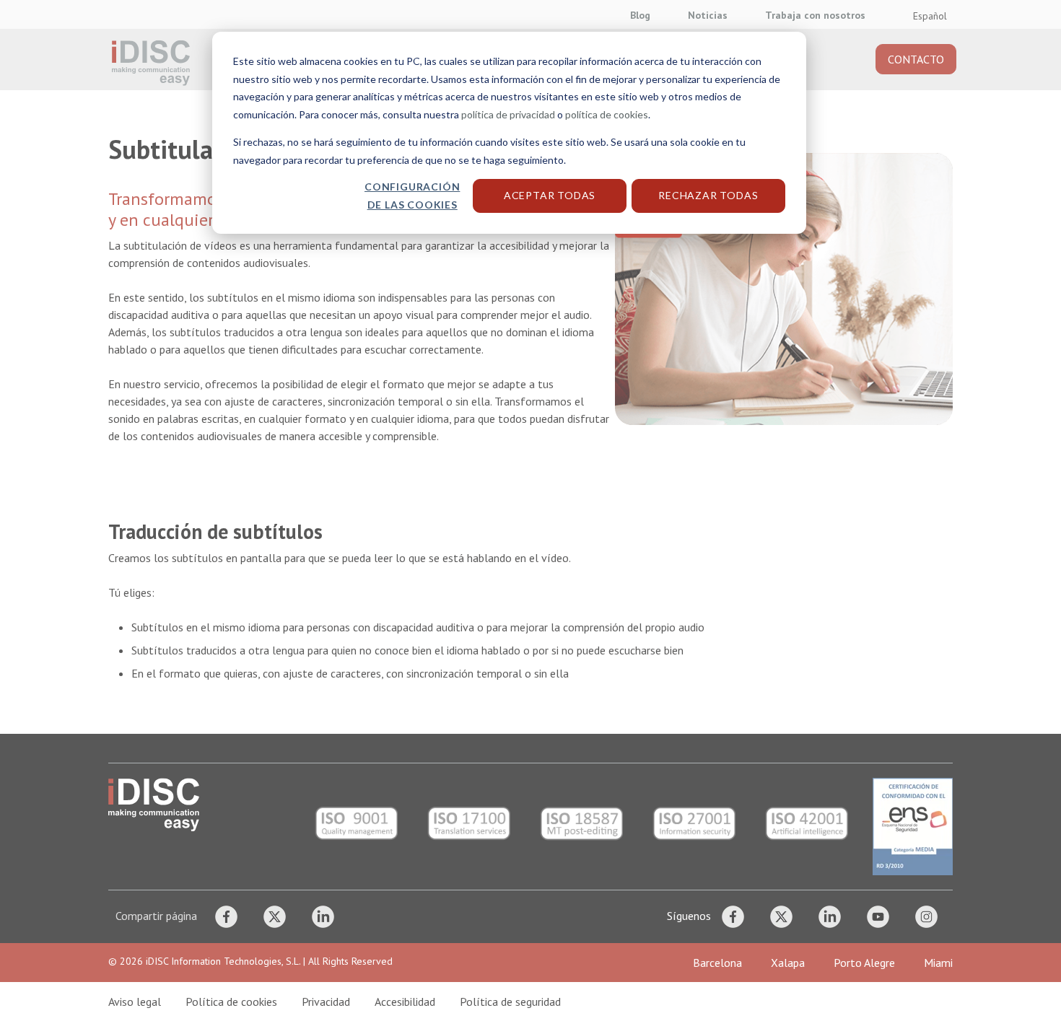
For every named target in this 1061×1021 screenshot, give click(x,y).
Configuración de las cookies (412, 195)
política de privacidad (508, 114)
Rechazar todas (708, 195)
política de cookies (606, 114)
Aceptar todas (549, 195)
